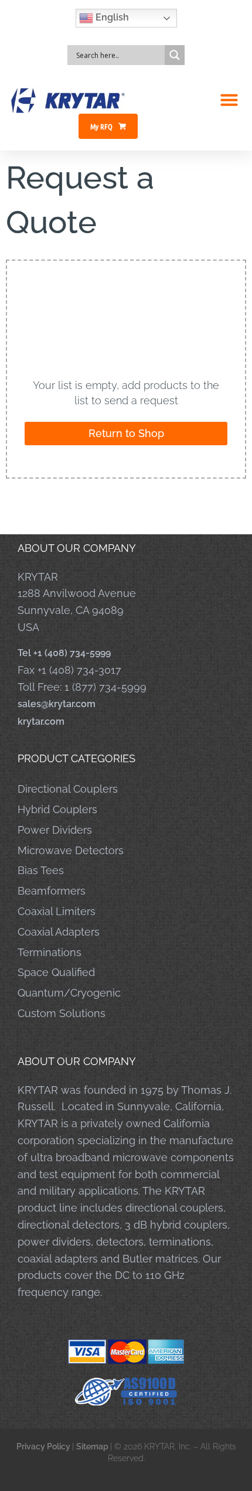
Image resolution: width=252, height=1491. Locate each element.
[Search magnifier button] (175, 55)
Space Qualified (56, 972)
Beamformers (52, 891)
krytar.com (41, 721)
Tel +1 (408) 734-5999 (64, 653)
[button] (229, 100)
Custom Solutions (61, 1013)
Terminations (49, 952)
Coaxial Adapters (59, 932)
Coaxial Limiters (57, 911)
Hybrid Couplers (57, 809)
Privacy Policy (44, 1446)
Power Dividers (55, 830)
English (111, 17)
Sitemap (93, 1446)
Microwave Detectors (71, 850)
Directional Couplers (68, 789)
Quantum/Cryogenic (69, 993)
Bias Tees (41, 870)
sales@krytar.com (57, 703)
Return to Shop (126, 433)
